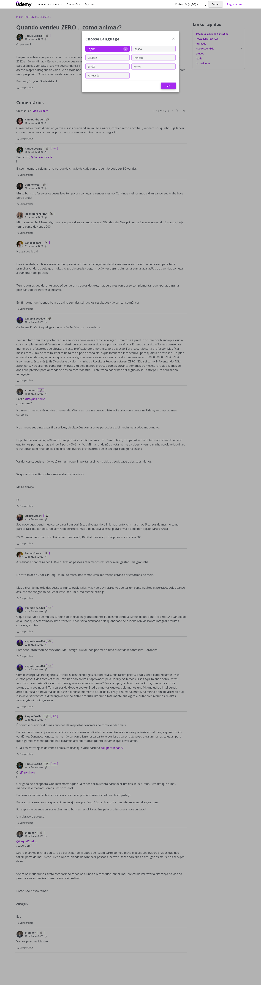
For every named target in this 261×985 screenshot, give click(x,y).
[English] (24, 4)
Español (137, 48)
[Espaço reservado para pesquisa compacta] (204, 4)
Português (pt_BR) (185, 4)
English (91, 48)
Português (93, 75)
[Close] (173, 39)
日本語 (91, 66)
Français (138, 57)
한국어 (137, 66)
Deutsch (92, 57)
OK (168, 85)
